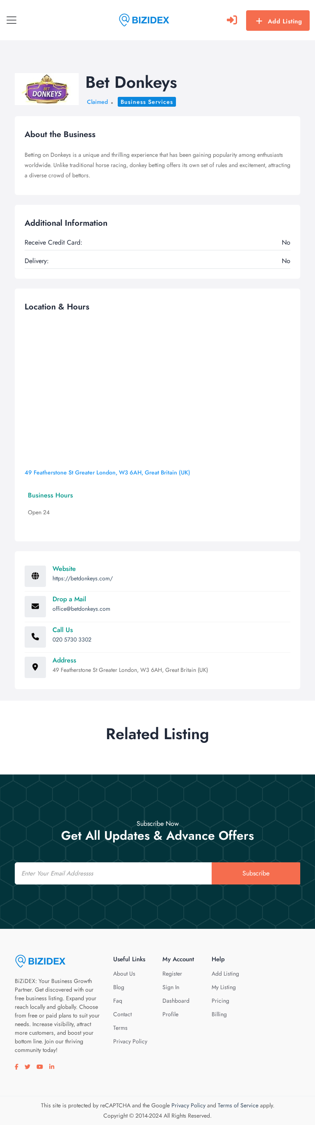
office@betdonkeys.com (81, 609)
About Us (124, 973)
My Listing (224, 987)
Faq (117, 1001)
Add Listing (285, 21)
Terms (120, 1028)
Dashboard (175, 1001)
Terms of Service (238, 1105)
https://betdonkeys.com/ (82, 578)
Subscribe (255, 873)
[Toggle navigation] (11, 20)
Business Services (147, 102)
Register (172, 973)
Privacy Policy (130, 1041)
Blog (118, 987)
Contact (122, 1014)
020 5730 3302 (71, 639)
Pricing (220, 1001)
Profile (170, 1014)
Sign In (170, 987)
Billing (219, 1014)
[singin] (232, 20)
